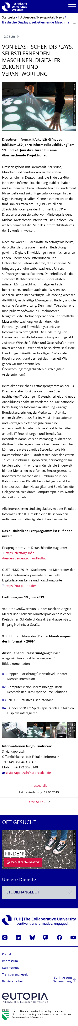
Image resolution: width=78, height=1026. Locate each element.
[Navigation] (72, 6)
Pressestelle (39, 786)
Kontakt (7, 954)
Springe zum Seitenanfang (62, 980)
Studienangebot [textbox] (22, 892)
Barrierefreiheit (13, 981)
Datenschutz (11, 968)
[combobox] (39, 892)
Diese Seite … (37, 802)
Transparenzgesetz (15, 974)
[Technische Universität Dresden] (14, 6)
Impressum (10, 961)
